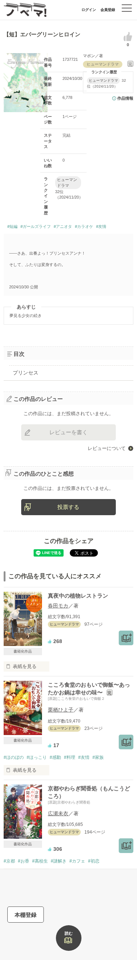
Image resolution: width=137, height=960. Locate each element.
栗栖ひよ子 (60, 710)
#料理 (69, 757)
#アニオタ (63, 226)
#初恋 (93, 861)
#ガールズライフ (35, 226)
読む (69, 933)
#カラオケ (84, 226)
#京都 (9, 861)
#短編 (12, 226)
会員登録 (107, 10)
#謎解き (58, 861)
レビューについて (107, 448)
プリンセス (25, 373)
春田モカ (58, 606)
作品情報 (125, 98)
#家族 (98, 757)
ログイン (88, 10)
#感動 (55, 757)
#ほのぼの (14, 757)
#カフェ (77, 861)
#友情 (101, 226)
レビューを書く (68, 432)
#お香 (23, 861)
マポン (89, 55)
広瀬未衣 (58, 813)
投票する (68, 507)
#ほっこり (37, 757)
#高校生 (40, 861)
